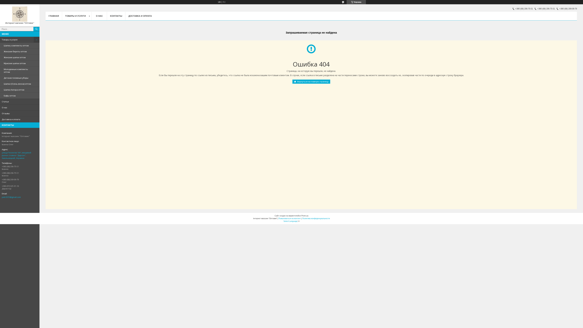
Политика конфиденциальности (316, 218)
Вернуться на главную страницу (313, 81)
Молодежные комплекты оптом (16, 70)
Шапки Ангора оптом (14, 89)
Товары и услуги (9, 39)
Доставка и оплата (11, 119)
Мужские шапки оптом (15, 63)
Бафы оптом (10, 95)
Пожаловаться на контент (289, 218)
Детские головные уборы (16, 78)
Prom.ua (304, 216)
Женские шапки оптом (15, 57)
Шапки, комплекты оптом (16, 45)
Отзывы (6, 113)
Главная (54, 16)
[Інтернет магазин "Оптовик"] (19, 14)
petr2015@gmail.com (11, 197)
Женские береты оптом (15, 51)
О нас (4, 107)
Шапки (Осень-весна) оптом (17, 83)
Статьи (5, 101)
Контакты (116, 16)
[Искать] (36, 29)
